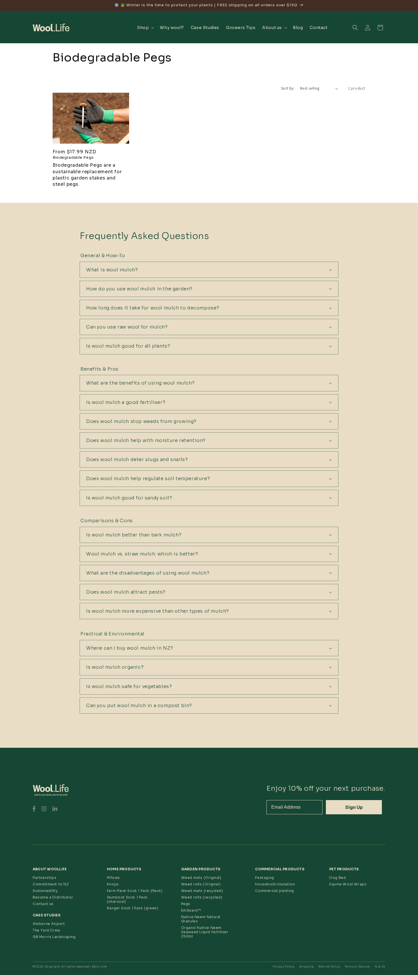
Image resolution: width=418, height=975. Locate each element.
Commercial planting (274, 891)
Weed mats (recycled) (202, 891)
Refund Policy (329, 966)
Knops (113, 884)
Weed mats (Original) (201, 877)
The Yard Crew (46, 930)
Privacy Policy (283, 966)
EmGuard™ (191, 910)
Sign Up (354, 807)
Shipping (306, 966)
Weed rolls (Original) (201, 884)
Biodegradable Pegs (73, 157)
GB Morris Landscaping (54, 937)
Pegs (185, 904)
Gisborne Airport (49, 924)
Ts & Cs (379, 966)
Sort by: (287, 88)
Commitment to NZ (51, 884)
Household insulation (275, 884)
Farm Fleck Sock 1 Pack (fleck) (135, 891)
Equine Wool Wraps (347, 884)
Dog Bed (337, 877)
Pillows (113, 877)
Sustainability (45, 891)
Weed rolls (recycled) (202, 897)
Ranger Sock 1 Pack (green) (132, 908)
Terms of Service (357, 966)
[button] (145, 28)
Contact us (43, 904)
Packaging (264, 877)
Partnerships (44, 877)
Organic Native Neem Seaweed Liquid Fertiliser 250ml (204, 932)
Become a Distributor (53, 897)
